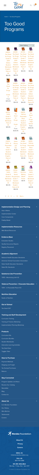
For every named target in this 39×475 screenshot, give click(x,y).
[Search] (31, 5)
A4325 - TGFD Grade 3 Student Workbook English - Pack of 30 (31, 177)
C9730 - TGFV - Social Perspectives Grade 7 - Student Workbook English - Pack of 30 (16, 178)
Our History (5, 408)
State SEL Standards (8, 267)
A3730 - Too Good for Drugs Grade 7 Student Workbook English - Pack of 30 (23, 60)
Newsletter (5, 388)
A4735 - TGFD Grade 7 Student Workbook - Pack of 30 (8, 118)
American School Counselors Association (15, 261)
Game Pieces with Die (16, 144)
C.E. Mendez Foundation (9, 405)
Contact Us (5, 394)
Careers (4, 418)
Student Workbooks (8, 342)
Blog (3, 391)
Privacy (20, 444)
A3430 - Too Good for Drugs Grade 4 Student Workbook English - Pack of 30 (31, 60)
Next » (22, 196)
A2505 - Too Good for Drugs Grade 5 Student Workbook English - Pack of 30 (16, 91)
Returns (4, 371)
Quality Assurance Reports (10, 244)
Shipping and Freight (8, 365)
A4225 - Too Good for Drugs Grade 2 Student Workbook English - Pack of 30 (23, 91)
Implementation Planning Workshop (13, 325)
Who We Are (6, 411)
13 (17, 196)
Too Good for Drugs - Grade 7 (16, 120)
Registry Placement (8, 247)
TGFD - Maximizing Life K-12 (10, 277)
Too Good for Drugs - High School (31, 118)
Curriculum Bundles (8, 338)
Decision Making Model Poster (23, 175)
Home (6, 17)
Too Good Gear (6, 348)
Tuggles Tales (6, 351)
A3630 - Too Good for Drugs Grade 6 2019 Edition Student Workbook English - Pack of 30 (8, 62)
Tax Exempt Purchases (9, 368)
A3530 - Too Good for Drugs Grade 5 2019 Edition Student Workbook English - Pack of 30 (16, 62)
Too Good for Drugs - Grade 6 (8, 90)
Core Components (7, 217)
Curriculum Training (8, 318)
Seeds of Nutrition (7, 298)
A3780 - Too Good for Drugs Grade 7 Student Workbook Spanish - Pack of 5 (23, 148)
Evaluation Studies (7, 241)
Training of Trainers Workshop (11, 322)
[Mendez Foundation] (18, 5)
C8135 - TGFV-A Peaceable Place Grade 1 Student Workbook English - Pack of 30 (31, 150)
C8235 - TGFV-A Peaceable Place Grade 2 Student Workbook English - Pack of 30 (23, 121)
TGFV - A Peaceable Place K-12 (11, 288)
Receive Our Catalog (8, 385)
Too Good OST (6, 308)
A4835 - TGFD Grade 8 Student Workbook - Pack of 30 (8, 176)
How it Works (6, 210)
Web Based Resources (9, 230)
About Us (19, 440)
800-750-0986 (19, 461)
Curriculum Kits (6, 335)
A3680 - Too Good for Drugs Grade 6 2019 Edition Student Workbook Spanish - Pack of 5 (31, 92)
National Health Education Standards (13, 257)
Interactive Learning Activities (11, 345)
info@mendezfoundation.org (19, 455)
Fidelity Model (6, 220)
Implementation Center (9, 214)
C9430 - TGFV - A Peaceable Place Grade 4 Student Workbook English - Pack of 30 (8, 150)
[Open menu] (5, 5)
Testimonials (5, 414)
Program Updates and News (11, 382)
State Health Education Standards (12, 264)
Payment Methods (7, 362)
